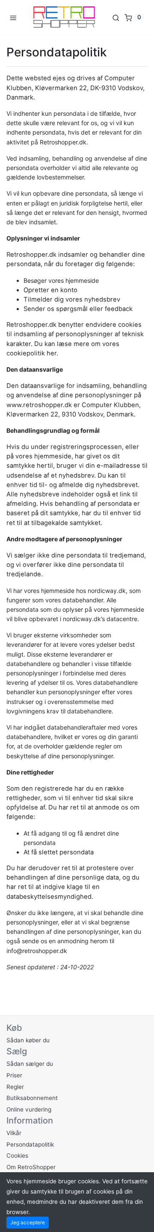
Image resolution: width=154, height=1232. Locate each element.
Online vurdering (28, 1109)
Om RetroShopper (31, 1167)
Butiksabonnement (32, 1097)
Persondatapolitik (30, 1144)
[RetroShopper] (64, 17)
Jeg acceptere (27, 1222)
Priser (14, 1075)
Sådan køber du (28, 1040)
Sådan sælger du (29, 1063)
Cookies (17, 1155)
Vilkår (13, 1132)
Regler (15, 1086)
